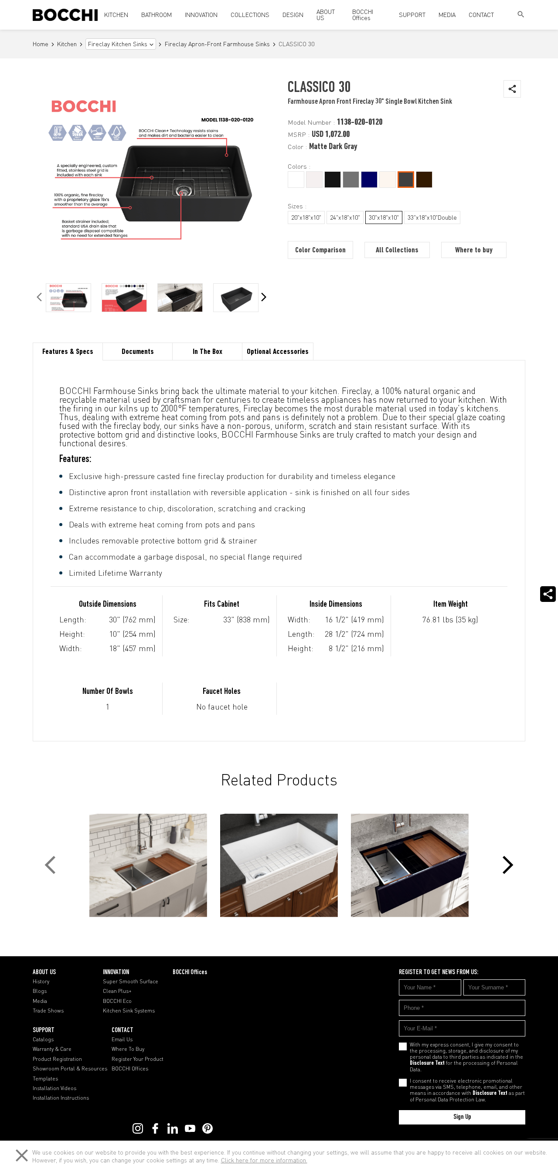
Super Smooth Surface (130, 981)
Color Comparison (320, 251)
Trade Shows (48, 1011)
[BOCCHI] (65, 15)
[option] (68, 297)
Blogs (40, 991)
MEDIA (447, 14)
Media (40, 1001)
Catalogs (43, 1039)
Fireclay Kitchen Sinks (117, 44)
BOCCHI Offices (362, 14)
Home (40, 44)
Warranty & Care (52, 1049)
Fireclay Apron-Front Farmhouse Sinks (217, 44)
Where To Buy (128, 1049)
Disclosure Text (427, 1063)
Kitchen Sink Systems (129, 1011)
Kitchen (67, 44)
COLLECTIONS (250, 14)
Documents (138, 352)
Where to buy (474, 251)
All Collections (397, 251)
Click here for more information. (264, 1160)
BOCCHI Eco (117, 1001)
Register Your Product (137, 1059)
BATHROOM (156, 14)
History (41, 981)
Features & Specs (67, 352)
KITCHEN (116, 14)
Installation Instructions (61, 1098)
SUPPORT (412, 14)
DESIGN (292, 14)
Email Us (122, 1039)
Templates (45, 1079)
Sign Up (462, 1117)
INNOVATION (201, 14)
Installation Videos (54, 1088)
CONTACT (481, 14)
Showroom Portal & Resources (70, 1069)
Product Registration (57, 1059)
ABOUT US (325, 14)
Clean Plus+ (117, 991)
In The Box (207, 352)
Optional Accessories (278, 352)
